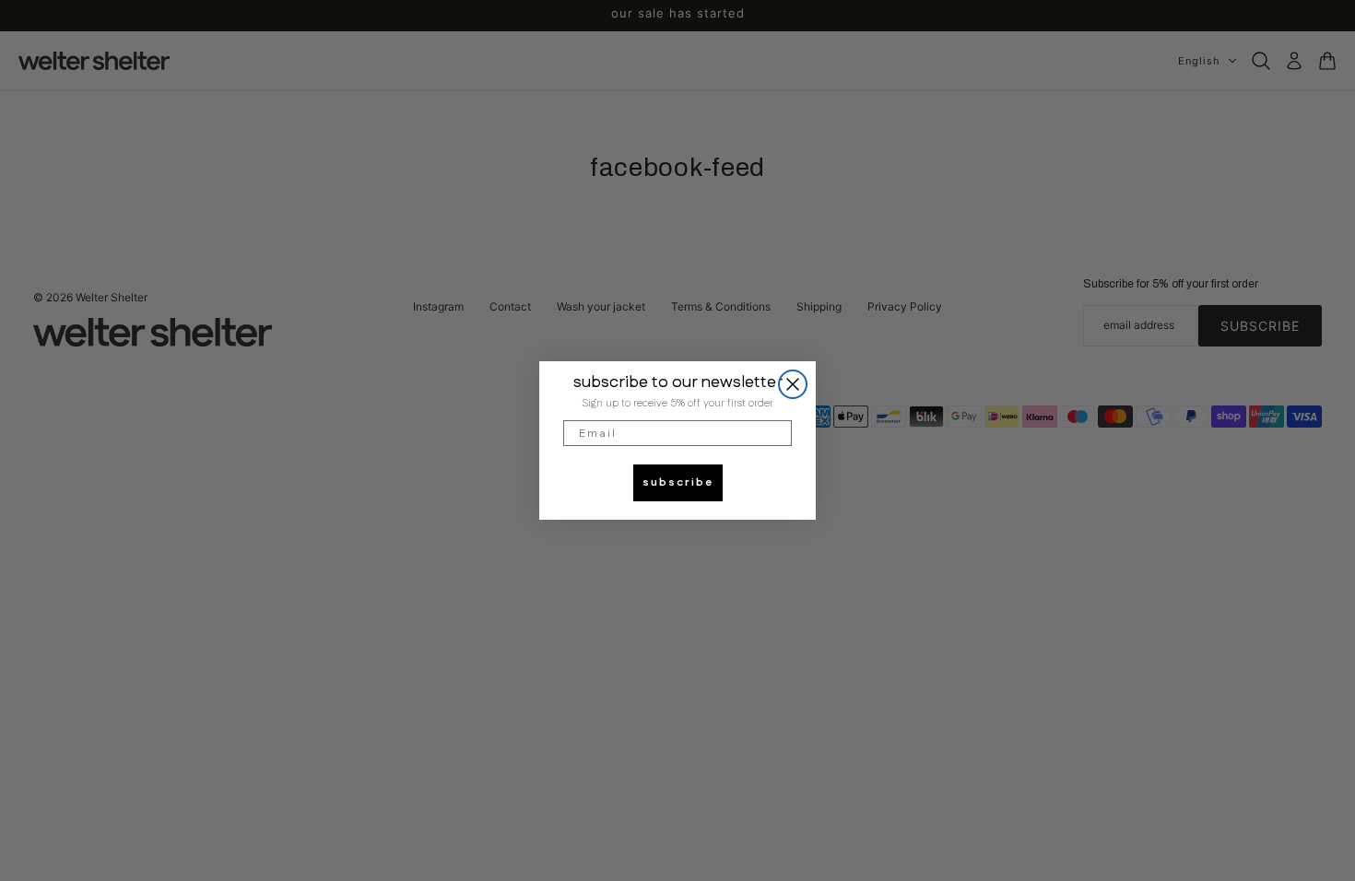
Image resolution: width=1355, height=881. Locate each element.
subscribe (677, 482)
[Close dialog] (793, 384)
